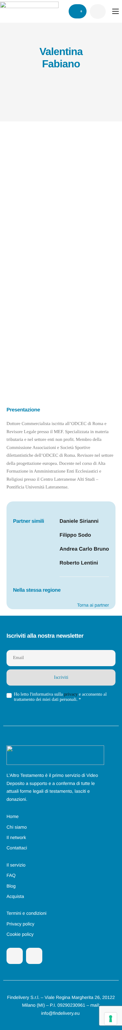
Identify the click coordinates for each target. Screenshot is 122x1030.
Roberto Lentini (79, 563)
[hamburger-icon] (115, 11)
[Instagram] (34, 956)
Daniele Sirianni (79, 521)
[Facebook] (15, 956)
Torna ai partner (93, 605)
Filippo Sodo (75, 535)
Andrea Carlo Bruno (84, 549)
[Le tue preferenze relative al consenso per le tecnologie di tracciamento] (110, 1019)
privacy (71, 694)
